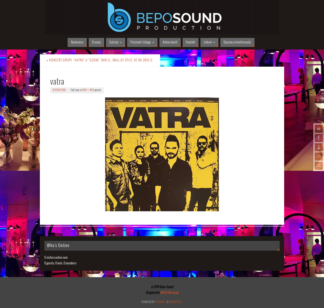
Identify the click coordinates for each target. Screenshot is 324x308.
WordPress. (176, 302)
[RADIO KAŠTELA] (319, 156)
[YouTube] (319, 129)
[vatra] (162, 154)
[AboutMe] (319, 147)
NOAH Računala (169, 292)
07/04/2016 (59, 90)
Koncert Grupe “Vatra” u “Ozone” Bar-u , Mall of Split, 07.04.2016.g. (99, 60)
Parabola (161, 302)
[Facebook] (319, 138)
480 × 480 (88, 90)
